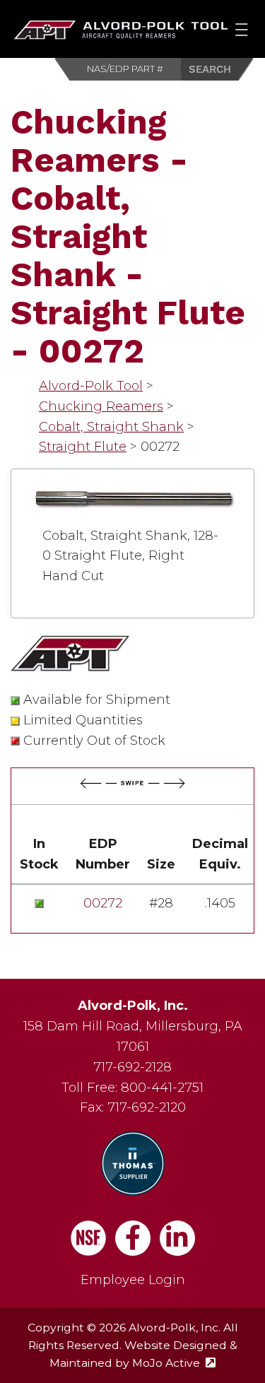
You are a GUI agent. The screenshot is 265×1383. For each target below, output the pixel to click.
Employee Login (133, 1280)
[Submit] (217, 69)
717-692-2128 (132, 1067)
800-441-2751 (162, 1087)
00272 (102, 903)
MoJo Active (174, 1363)
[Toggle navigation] (241, 29)
